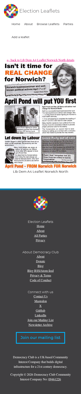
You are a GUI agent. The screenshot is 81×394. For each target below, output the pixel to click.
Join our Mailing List (40, 320)
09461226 (54, 379)
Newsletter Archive (40, 325)
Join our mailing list (40, 338)
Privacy (40, 240)
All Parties (40, 235)
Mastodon (40, 301)
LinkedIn (40, 315)
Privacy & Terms (40, 275)
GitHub (40, 310)
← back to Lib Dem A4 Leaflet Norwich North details (40, 60)
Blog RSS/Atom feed (40, 270)
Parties (68, 24)
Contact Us (41, 296)
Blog (41, 266)
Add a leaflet (20, 37)
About (28, 24)
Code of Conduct (40, 280)
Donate (40, 261)
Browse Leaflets (48, 24)
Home (16, 24)
